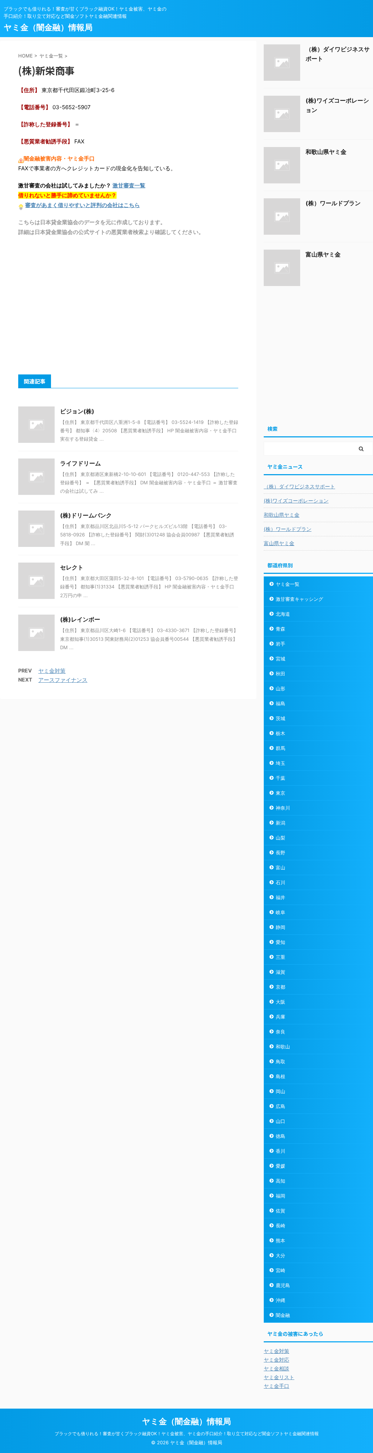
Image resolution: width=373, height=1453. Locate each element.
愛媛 (280, 1166)
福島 (280, 703)
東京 (280, 793)
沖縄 (280, 1300)
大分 (280, 1255)
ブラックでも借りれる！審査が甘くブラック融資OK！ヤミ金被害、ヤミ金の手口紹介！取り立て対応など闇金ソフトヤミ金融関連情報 (187, 1433)
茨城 (280, 718)
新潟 (280, 823)
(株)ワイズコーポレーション (296, 500)
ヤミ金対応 (276, 1360)
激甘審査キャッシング (299, 599)
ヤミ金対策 (52, 670)
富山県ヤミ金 (323, 254)
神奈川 (283, 808)
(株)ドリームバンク (86, 515)
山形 (280, 688)
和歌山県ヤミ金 (326, 151)
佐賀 (280, 1211)
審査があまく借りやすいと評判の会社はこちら (82, 205)
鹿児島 (283, 1285)
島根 (280, 1076)
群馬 (280, 748)
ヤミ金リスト (279, 1377)
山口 (280, 1121)
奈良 (280, 1032)
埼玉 (280, 763)
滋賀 (280, 972)
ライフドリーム (80, 463)
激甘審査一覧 (129, 185)
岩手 (280, 644)
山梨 (280, 838)
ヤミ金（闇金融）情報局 (48, 27)
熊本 (280, 1240)
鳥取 (280, 1061)
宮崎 (280, 1270)
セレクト (71, 567)
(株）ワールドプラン (333, 203)
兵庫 (280, 1017)
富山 (280, 867)
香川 (280, 1151)
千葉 (280, 778)
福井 (280, 897)
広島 (280, 1106)
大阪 (280, 1002)
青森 (280, 629)
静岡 (280, 927)
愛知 (280, 942)
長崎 (280, 1225)
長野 (280, 852)
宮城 (280, 659)
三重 (280, 957)
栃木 (280, 733)
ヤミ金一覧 (287, 584)
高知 (280, 1181)
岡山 (280, 1091)
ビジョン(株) (77, 411)
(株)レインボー (80, 619)
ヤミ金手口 (276, 1386)
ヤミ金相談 (276, 1368)
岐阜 (280, 912)
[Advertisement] (128, 305)
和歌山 (283, 1046)
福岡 (280, 1196)
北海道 (283, 614)
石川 (280, 882)
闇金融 (283, 1315)
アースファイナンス (62, 679)
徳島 (280, 1136)
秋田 (280, 673)
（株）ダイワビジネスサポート (299, 486)
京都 (280, 987)
